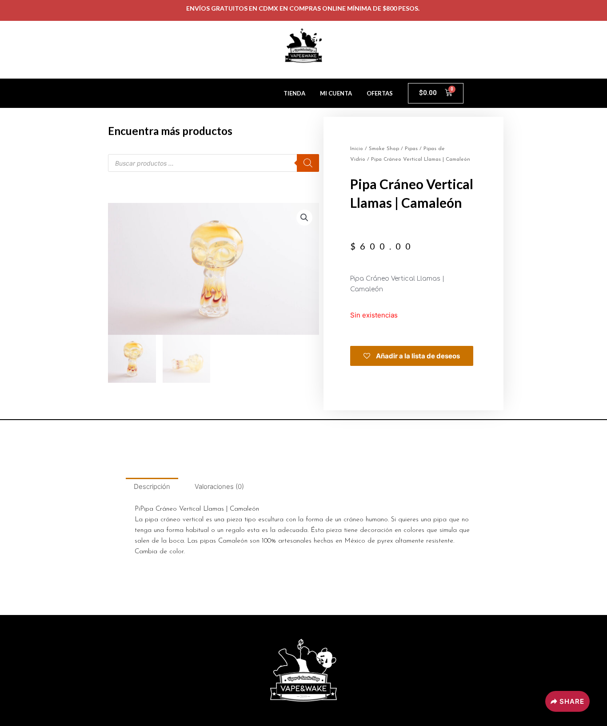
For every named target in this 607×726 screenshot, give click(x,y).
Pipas (411, 148)
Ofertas (380, 93)
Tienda (294, 93)
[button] (304, 218)
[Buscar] (308, 163)
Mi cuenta (336, 93)
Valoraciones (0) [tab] (219, 486)
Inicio (356, 148)
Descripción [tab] (152, 486)
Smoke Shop (384, 148)
